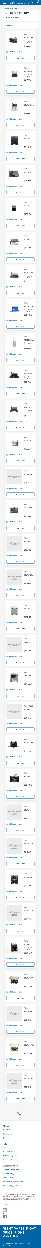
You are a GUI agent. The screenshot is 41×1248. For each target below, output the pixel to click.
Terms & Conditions (11, 1170)
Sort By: (6, 18)
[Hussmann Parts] (20, 2)
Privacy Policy (8, 1174)
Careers (6, 1138)
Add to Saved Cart (15, 52)
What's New (8, 1152)
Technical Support (10, 1160)
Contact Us (7, 1134)
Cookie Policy (8, 1178)
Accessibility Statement (13, 1186)
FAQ (4, 1148)
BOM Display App (10, 1156)
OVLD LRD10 (29, 642)
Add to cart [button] (20, 58)
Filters (10, 26)
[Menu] (4, 2)
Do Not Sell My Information (14, 1182)
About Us (6, 1130)
